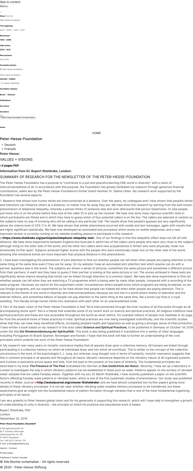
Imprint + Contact (8, 448)
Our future (4, 106)
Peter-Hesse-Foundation (21, 139)
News (2, 16)
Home (2, 127)
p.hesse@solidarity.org (18, 443)
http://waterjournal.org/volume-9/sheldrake (68, 382)
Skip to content (10, 2)
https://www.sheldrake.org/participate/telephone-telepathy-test (48, 238)
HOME (96, 133)
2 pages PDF (10, 165)
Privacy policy (6, 453)
